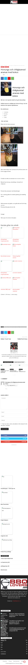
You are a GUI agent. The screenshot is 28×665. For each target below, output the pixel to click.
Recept (2, 66)
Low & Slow (3, 651)
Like (25, 435)
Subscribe (24, 441)
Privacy (10, 661)
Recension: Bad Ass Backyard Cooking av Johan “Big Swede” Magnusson (17, 615)
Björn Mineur (14, 351)
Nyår (2, 645)
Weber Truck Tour (6, 339)
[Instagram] (12, 603)
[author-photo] (14, 345)
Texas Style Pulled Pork (7, 558)
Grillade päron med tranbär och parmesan (5, 371)
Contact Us (23, 661)
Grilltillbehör (3, 653)
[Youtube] (18, 603)
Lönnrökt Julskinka (17, 272)
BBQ (10, 326)
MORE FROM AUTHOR (19, 362)
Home (2, 65)
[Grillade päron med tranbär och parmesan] (5, 367)
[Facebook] (2, 78)
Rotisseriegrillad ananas (16, 256)
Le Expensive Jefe (5, 562)
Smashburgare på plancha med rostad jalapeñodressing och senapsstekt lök (17, 629)
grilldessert (23, 326)
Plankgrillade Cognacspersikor (5, 240)
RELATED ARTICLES (8, 362)
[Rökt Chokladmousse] (23, 367)
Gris (2, 649)
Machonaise (4, 570)
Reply (6, 388)
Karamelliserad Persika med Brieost (14, 371)
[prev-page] (13, 375)
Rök (1, 647)
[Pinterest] (9, 78)
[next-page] (15, 375)
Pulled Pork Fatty (22, 339)
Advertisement (16, 661)
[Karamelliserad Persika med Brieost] (14, 367)
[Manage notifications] (24, 662)
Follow (24, 438)
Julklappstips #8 (5, 566)
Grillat (18, 326)
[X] (5, 78)
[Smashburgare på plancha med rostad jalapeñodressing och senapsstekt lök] (4, 634)
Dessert (5, 65)
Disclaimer (5, 661)
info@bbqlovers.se (17, 601)
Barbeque (6, 326)
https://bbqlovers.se (14, 352)
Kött (2, 642)
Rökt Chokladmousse (22, 371)
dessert (14, 326)
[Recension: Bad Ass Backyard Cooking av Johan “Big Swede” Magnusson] (4, 620)
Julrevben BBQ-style (5, 289)
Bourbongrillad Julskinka (16, 290)
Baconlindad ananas (5, 256)
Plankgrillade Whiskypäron (16, 240)
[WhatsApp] (12, 78)
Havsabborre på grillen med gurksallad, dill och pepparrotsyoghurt (16, 622)
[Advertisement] (14, 19)
